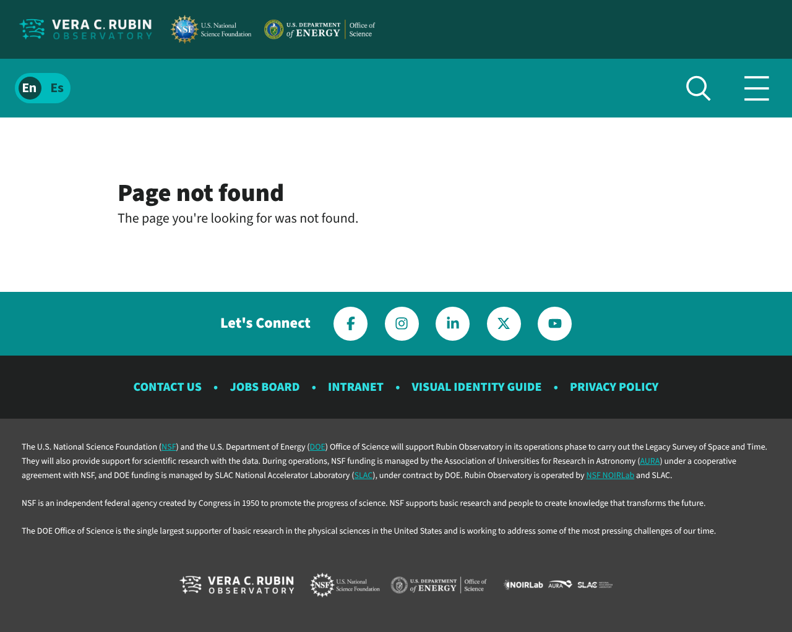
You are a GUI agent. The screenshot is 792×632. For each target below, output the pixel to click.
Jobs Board (264, 387)
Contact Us (168, 387)
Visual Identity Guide (477, 387)
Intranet (356, 387)
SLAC (363, 475)
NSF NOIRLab (610, 475)
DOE (317, 447)
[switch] (43, 88)
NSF (168, 447)
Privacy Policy (614, 387)
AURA (650, 461)
